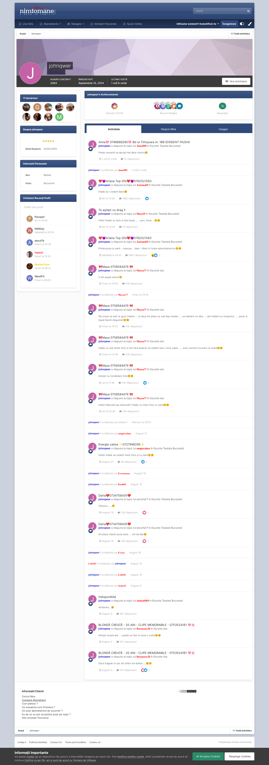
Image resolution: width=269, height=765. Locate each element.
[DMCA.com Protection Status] (187, 690)
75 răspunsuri (131, 158)
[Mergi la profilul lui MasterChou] (30, 266)
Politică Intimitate (38, 742)
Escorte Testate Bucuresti (165, 145)
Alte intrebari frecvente (35, 717)
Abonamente (50, 23)
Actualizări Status (231, 11)
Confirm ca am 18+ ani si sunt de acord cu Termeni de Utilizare (60, 760)
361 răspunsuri (128, 613)
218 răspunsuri (133, 283)
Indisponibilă (107, 597)
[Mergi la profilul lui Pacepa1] (30, 219)
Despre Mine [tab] (168, 129)
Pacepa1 (39, 216)
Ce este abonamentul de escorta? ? (42, 710)
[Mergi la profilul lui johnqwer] (92, 144)
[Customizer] (242, 23)
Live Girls (27, 23)
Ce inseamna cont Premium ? (38, 707)
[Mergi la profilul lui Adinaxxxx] (70, 107)
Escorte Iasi (157, 270)
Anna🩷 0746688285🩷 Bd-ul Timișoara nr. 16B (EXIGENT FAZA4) (144, 142)
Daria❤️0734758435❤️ (114, 495)
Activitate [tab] (114, 129)
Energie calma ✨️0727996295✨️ (121, 444)
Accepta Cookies (209, 756)
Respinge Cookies (239, 756)
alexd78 (39, 240)
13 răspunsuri (130, 226)
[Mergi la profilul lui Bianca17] (48, 117)
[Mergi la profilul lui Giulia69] (37, 107)
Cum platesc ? (30, 703)
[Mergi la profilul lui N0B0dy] (30, 230)
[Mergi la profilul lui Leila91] (26, 107)
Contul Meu (28, 696)
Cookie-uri (94, 742)
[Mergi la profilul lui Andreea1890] (26, 117)
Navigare (76, 23)
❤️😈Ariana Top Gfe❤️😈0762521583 (125, 181)
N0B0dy (39, 228)
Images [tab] (223, 129)
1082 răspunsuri (131, 198)
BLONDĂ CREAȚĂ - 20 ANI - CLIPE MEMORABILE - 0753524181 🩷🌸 (146, 625)
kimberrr (123, 422)
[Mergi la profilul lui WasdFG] (30, 278)
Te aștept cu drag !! (111, 210)
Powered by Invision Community (235, 742)
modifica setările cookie (130, 756)
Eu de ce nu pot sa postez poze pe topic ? (46, 714)
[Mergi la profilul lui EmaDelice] (37, 117)
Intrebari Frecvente (105, 23)
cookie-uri (32, 756)
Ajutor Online (134, 23)
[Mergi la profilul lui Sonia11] (30, 254)
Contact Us (56, 742)
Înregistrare (229, 23)
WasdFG (39, 276)
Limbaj (21, 742)
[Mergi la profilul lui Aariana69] (48, 107)
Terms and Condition (75, 742)
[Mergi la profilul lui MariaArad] (59, 107)
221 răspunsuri (128, 641)
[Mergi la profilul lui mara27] (59, 117)
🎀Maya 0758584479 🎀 (115, 266)
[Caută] (248, 11)
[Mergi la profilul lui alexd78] (30, 242)
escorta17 (142, 499)
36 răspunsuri (128, 461)
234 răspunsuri (129, 512)
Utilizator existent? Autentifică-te (197, 23)
